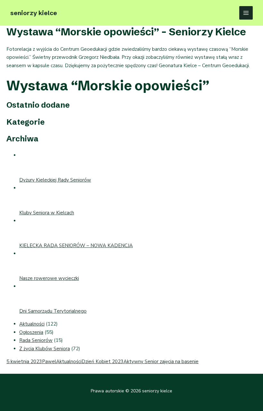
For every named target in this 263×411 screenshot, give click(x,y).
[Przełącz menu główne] (246, 13)
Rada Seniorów (36, 340)
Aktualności (32, 324)
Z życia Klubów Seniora (44, 348)
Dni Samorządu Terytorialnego (53, 311)
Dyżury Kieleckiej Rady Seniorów (55, 180)
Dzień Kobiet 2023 (102, 361)
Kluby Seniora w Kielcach (46, 213)
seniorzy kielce (33, 13)
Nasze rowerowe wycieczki (49, 278)
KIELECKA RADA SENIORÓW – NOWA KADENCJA (76, 245)
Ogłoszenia (31, 332)
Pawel (49, 361)
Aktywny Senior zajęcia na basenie (161, 361)
